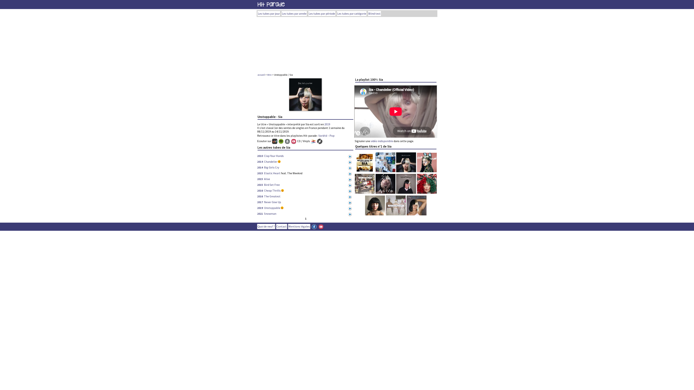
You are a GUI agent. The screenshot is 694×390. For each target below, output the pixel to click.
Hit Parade (271, 4)
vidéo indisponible (382, 141)
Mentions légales (299, 226)
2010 (260, 156)
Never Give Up (272, 202)
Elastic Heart (272, 173)
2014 (260, 161)
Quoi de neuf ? (266, 226)
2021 (260, 213)
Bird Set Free (272, 185)
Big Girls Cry (271, 167)
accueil (261, 74)
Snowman (270, 213)
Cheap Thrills (272, 190)
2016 (260, 190)
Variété (322, 135)
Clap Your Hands (274, 156)
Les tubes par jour (269, 13)
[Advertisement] (347, 44)
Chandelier (270, 161)
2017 (260, 202)
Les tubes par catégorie (351, 13)
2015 (260, 173)
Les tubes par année (294, 13)
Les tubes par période (322, 13)
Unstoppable (272, 208)
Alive (267, 179)
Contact (282, 226)
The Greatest (272, 196)
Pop (332, 135)
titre (269, 74)
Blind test (374, 13)
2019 (327, 124)
